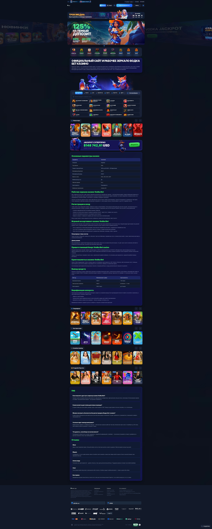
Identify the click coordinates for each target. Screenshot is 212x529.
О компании (96, 490)
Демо (77, 133)
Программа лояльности (98, 491)
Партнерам (109, 495)
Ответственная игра (111, 491)
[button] (104, 45)
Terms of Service (122, 494)
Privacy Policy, (138, 493)
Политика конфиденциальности (111, 493)
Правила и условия (110, 490)
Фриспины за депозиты (98, 494)
